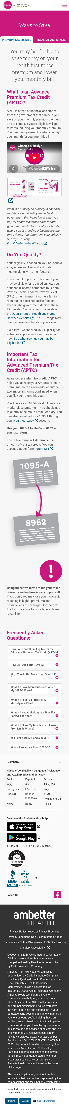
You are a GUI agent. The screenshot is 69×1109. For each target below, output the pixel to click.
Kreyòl (10, 803)
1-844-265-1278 (16, 845)
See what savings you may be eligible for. (30, 341)
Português (13, 789)
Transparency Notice (15, 942)
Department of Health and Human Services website (32, 316)
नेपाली (28, 784)
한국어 (48, 794)
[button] (44, 1101)
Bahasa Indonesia (31, 796)
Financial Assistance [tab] (51, 39)
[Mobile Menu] (64, 5)
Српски (11, 794)
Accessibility (38, 947)
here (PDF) (44, 448)
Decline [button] (11, 1101)
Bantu (28, 803)
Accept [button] (25, 1101)
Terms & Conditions (18, 937)
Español (30, 779)
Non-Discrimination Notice (46, 937)
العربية (47, 789)
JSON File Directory (54, 942)
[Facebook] (55, 894)
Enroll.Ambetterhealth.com (27, 243)
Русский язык (52, 798)
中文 (9, 784)
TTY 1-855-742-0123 (39, 845)
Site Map (24, 947)
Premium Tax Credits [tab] (16, 39)
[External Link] (22, 878)
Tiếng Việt (50, 784)
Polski (47, 803)
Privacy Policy (18, 931)
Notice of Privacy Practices (43, 931)
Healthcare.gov (26, 420)
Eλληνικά (31, 789)
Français (49, 779)
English (11, 779)
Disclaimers (35, 942)
